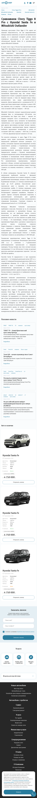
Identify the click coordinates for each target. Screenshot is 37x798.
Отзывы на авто (18, 757)
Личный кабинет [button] (24, 3)
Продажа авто (18, 742)
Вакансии (18, 770)
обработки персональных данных (25, 631)
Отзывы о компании (18, 760)
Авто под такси (18, 688)
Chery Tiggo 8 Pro (16, 10)
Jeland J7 (20, 395)
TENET (5, 325)
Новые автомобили (18, 685)
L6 (24, 371)
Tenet (5, 349)
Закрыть (18, 792)
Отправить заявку (18, 482)
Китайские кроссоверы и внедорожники (18, 693)
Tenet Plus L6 (18, 371)
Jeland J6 (11, 395)
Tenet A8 (10, 349)
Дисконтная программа (18, 747)
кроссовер (27, 325)
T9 (15, 325)
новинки (20, 325)
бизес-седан (24, 349)
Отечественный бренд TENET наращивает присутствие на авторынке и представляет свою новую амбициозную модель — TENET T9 (18, 336)
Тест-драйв (18, 718)
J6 (15, 395)
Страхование (19, 735)
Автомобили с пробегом (18, 700)
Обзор (9, 14)
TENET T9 (11, 325)
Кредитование (18, 732)
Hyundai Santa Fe (29, 12)
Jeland (5, 395)
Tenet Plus (10, 371)
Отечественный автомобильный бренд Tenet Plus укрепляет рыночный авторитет (17, 383)
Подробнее (7, 341)
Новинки (3, 14)
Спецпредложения (18, 740)
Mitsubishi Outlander (7, 12)
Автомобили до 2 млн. (18, 691)
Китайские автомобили (18, 696)
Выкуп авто (18, 722)
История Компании (18, 767)
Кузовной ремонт (18, 708)
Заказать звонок (18, 637)
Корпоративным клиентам (18, 720)
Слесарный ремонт (18, 710)
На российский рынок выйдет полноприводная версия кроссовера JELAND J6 (17, 404)
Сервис (18, 705)
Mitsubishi (31, 10)
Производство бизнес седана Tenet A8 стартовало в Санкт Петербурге (18, 359)
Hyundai (19, 12)
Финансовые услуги (18, 730)
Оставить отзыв (18, 755)
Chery (2, 10)
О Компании (18, 764)
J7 (25, 395)
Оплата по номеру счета (18, 725)
